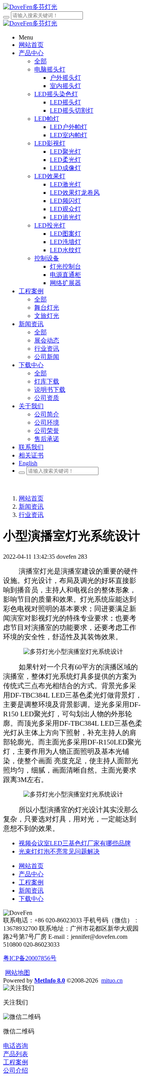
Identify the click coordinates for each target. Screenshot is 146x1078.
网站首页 (31, 498)
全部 (40, 61)
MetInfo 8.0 (49, 980)
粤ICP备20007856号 (29, 958)
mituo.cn (112, 980)
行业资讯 (31, 514)
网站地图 (17, 972)
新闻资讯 (31, 506)
